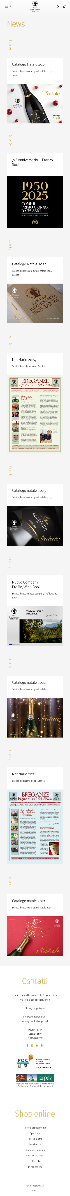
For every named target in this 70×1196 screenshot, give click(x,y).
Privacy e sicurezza (35, 1155)
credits (35, 1190)
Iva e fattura (35, 1144)
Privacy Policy (35, 1029)
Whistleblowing (35, 1037)
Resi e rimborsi (35, 1138)
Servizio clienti (35, 1166)
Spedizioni (35, 1133)
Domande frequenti (35, 1150)
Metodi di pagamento (35, 1127)
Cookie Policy (35, 1033)
